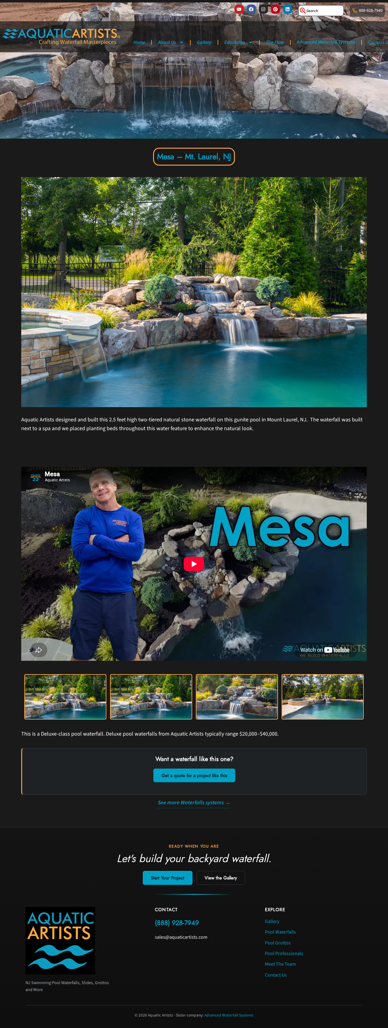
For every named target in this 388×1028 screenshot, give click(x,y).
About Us (167, 42)
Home (139, 42)
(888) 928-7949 (177, 923)
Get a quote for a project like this (194, 775)
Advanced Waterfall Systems (326, 42)
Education (234, 42)
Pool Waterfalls (280, 932)
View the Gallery (221, 878)
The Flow (275, 42)
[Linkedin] (287, 9)
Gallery (204, 42)
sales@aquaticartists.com (181, 937)
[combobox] (321, 10)
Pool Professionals (284, 953)
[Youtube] (239, 9)
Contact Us (276, 975)
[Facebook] (251, 9)
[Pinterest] (275, 9)
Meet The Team (280, 964)
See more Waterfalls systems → (194, 802)
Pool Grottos (278, 943)
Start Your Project (167, 878)
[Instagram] (263, 9)
